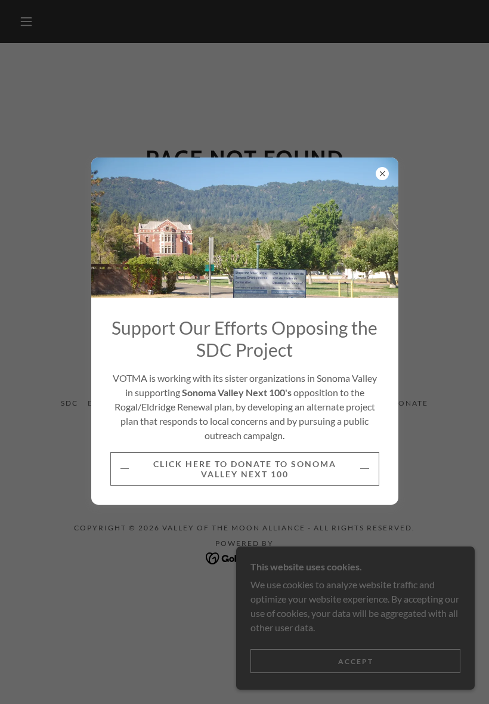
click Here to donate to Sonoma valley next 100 (244, 469)
